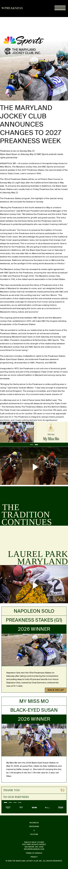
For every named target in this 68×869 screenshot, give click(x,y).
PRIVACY (34, 857)
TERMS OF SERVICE (34, 853)
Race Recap (56, 690)
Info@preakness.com (34, 849)
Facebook (34, 823)
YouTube (34, 834)
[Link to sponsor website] (8, 807)
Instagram (34, 826)
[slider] (16, 481)
